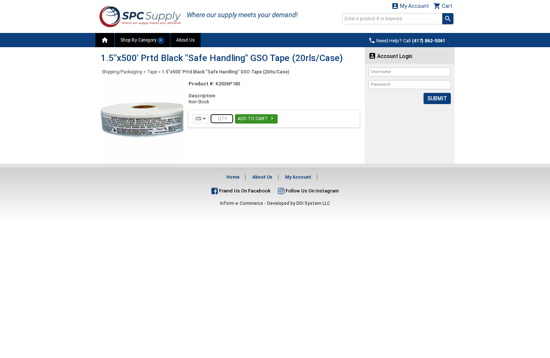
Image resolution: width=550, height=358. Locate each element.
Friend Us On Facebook (244, 191)
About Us (185, 40)
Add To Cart (256, 118)
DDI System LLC (313, 203)
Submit (437, 98)
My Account (410, 5)
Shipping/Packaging (122, 72)
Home (232, 177)
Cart (442, 5)
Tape (152, 72)
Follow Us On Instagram (311, 191)
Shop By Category (139, 40)
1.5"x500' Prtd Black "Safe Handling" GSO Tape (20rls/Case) (225, 72)
